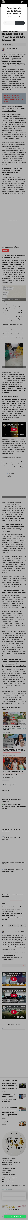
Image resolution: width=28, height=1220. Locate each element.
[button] (15, 1216)
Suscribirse (20, 23)
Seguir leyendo (14, 28)
